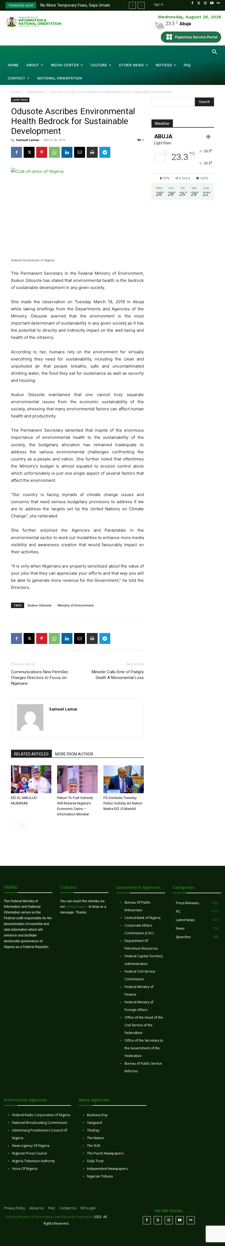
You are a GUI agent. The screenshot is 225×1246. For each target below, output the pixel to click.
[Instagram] (205, 3)
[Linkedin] (66, 152)
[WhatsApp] (54, 152)
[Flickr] (218, 3)
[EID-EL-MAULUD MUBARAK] (31, 779)
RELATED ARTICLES (31, 754)
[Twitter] (199, 3)
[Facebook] (192, 3)
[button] (214, 52)
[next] (141, 5)
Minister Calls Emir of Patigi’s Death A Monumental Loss (118, 674)
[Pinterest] (41, 152)
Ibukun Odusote (40, 605)
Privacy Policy (14, 1208)
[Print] (92, 152)
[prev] (132, 5)
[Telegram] (104, 152)
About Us (36, 1208)
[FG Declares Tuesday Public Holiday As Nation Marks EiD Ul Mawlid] (123, 779)
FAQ (51, 1208)
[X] (29, 152)
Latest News (35, 92)
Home (16, 92)
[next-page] (23, 825)
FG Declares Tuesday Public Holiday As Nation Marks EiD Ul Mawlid (122, 803)
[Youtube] (212, 3)
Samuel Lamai (27, 140)
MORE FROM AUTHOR (74, 754)
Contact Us (67, 1208)
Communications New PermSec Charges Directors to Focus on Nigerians (40, 677)
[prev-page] (14, 825)
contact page (75, 907)
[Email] (79, 152)
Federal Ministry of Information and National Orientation (49, 1217)
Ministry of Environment (76, 605)
